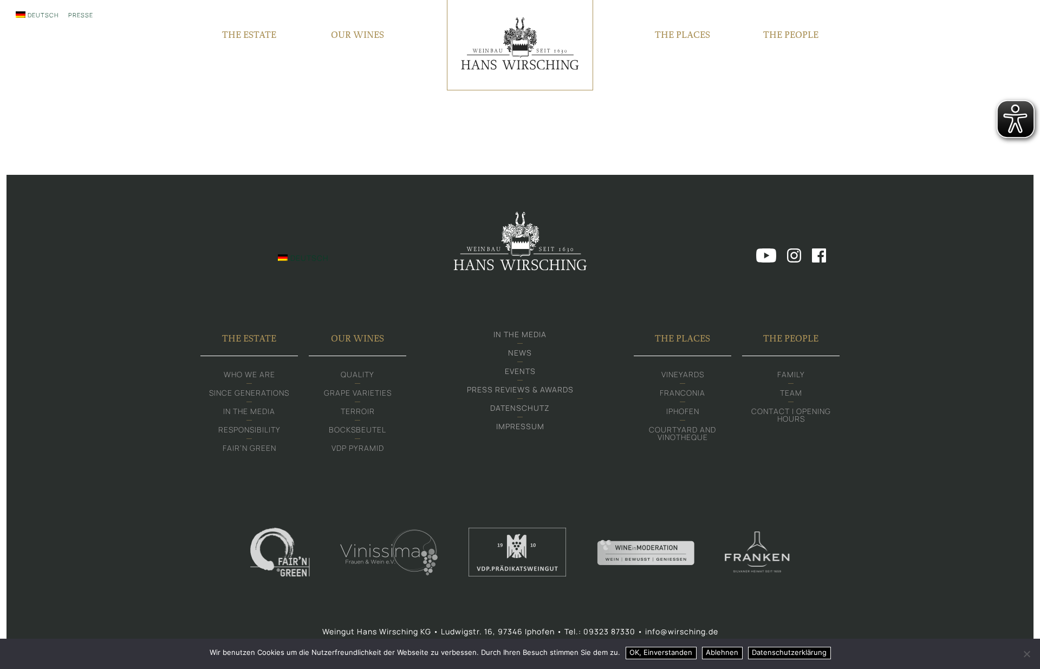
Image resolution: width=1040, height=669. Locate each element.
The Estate (249, 34)
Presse (80, 15)
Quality (357, 374)
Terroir (358, 411)
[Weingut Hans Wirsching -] (520, 45)
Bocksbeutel (357, 429)
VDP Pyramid (358, 448)
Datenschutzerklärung (789, 652)
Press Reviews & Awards (520, 389)
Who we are (249, 374)
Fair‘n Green (249, 448)
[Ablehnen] (1026, 653)
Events (520, 371)
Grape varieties (358, 393)
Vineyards (682, 374)
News (520, 352)
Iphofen (682, 411)
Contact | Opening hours (791, 415)
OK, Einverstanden (660, 652)
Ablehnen (722, 652)
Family (791, 374)
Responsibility (249, 429)
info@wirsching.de (681, 631)
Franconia (682, 393)
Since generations (249, 393)
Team (791, 393)
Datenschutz (520, 408)
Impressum (520, 426)
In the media (249, 411)
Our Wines (357, 34)
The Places (682, 34)
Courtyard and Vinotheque (682, 433)
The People (790, 34)
